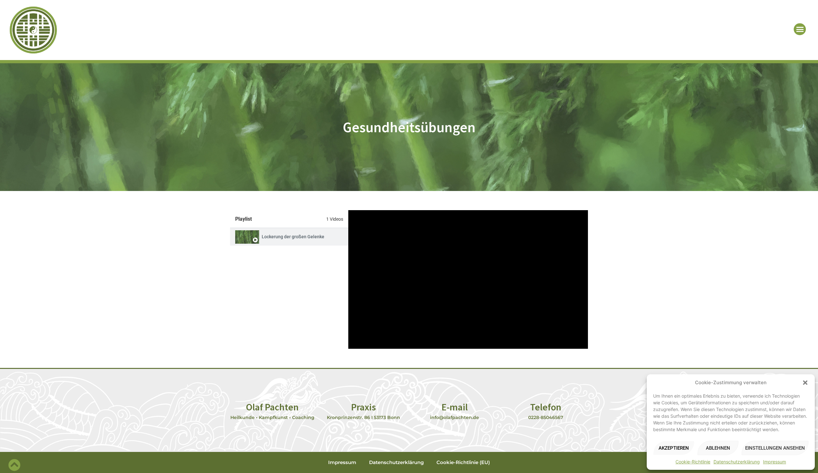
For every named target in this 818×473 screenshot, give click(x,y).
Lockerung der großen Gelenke (293, 236)
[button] (805, 382)
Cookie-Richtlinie (692, 461)
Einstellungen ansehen (775, 448)
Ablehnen (718, 448)
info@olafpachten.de (454, 417)
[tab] (289, 237)
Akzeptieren (674, 448)
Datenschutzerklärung (737, 461)
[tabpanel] (468, 279)
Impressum (774, 461)
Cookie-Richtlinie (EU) (463, 462)
